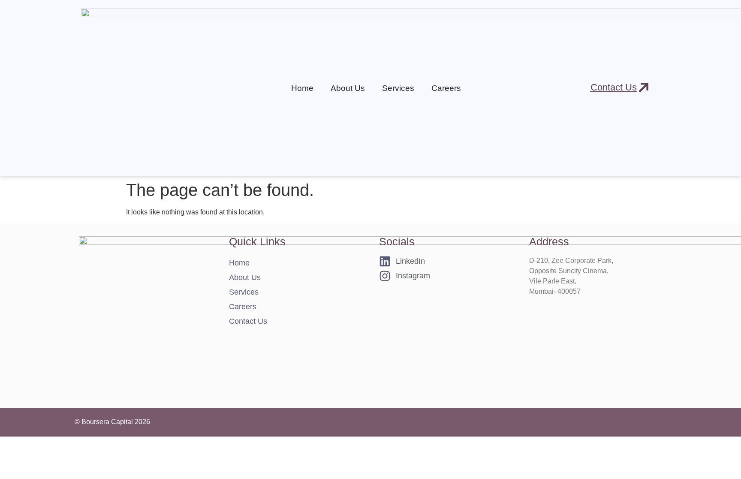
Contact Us (248, 321)
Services (244, 292)
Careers (446, 88)
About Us (348, 88)
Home (302, 88)
